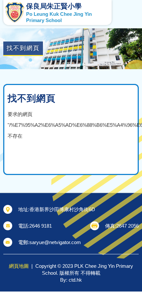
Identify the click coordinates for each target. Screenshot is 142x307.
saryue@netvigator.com (55, 242)
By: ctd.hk (71, 280)
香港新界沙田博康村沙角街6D (62, 209)
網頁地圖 (19, 266)
